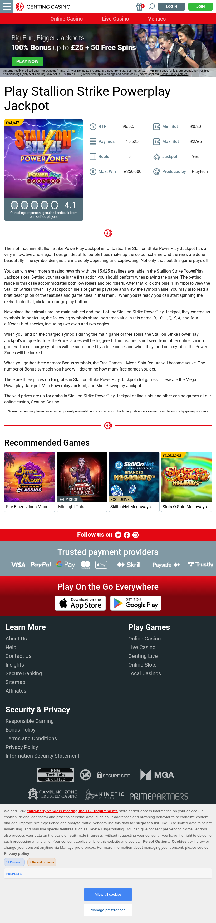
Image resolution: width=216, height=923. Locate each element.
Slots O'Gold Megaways (185, 506)
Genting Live (143, 656)
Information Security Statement (43, 756)
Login (171, 6)
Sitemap (15, 682)
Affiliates (16, 691)
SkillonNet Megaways (130, 506)
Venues (157, 19)
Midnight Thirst (72, 506)
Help (11, 647)
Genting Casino (45, 401)
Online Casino (66, 19)
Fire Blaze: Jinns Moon (27, 506)
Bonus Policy (20, 730)
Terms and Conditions (31, 738)
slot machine (24, 248)
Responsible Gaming (30, 721)
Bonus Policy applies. (174, 74)
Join (200, 6)
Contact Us (18, 656)
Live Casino (115, 19)
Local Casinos (144, 673)
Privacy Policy (22, 747)
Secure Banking (24, 673)
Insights (15, 665)
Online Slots (142, 665)
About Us (16, 638)
